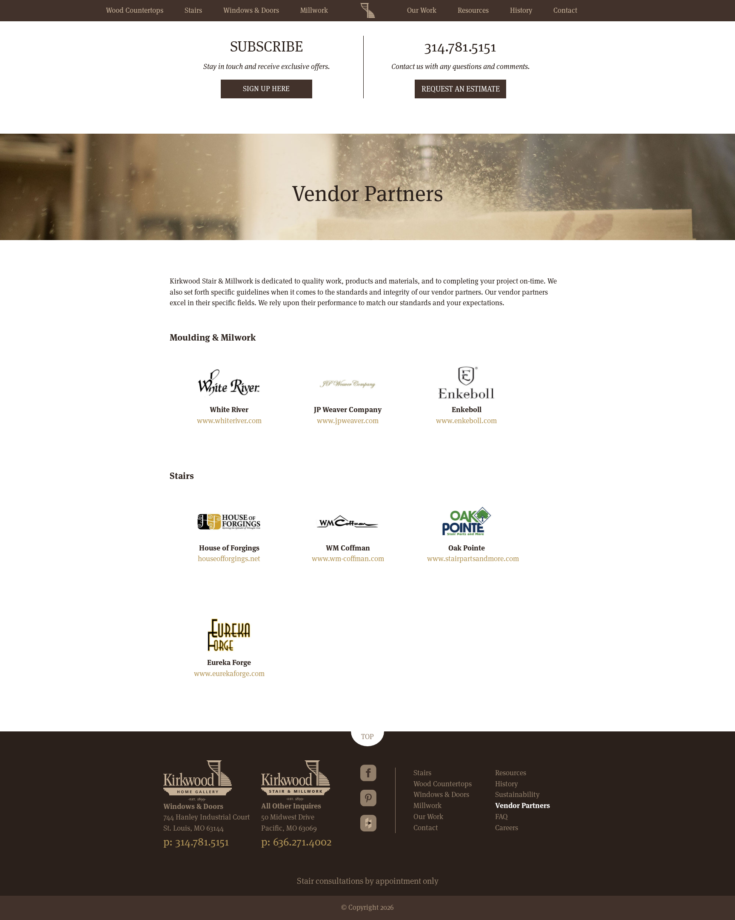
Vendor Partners (522, 805)
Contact (565, 10)
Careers (506, 827)
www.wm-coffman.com (348, 558)
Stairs (193, 10)
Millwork (314, 10)
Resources (473, 10)
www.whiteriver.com (229, 420)
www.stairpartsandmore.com (473, 558)
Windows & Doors (251, 10)
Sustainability (517, 794)
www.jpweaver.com (348, 420)
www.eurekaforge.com (229, 673)
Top (367, 736)
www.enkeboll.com (466, 420)
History (521, 10)
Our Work (421, 10)
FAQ (501, 816)
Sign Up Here (266, 88)
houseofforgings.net (229, 558)
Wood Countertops (134, 10)
